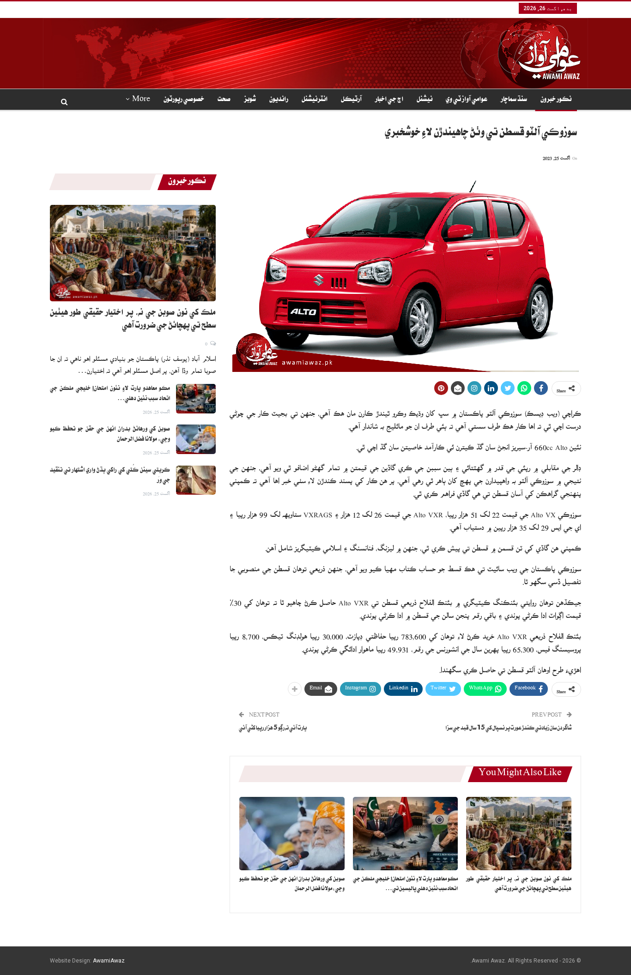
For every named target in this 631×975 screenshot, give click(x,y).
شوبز (250, 100)
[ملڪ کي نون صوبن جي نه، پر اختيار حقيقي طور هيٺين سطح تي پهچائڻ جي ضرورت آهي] (518, 833)
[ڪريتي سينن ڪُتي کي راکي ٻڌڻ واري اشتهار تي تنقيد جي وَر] (196, 480)
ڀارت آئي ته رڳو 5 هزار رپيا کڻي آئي (273, 728)
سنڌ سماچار (514, 100)
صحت (224, 100)
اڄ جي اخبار (389, 100)
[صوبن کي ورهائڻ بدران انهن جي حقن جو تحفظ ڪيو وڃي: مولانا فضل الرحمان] (292, 833)
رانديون (278, 100)
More (141, 100)
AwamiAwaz (109, 960)
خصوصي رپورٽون (184, 100)
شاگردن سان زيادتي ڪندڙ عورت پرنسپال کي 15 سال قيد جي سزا (508, 728)
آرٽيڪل (351, 100)
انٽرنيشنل (315, 100)
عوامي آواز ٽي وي (466, 100)
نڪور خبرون (555, 100)
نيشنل (424, 100)
